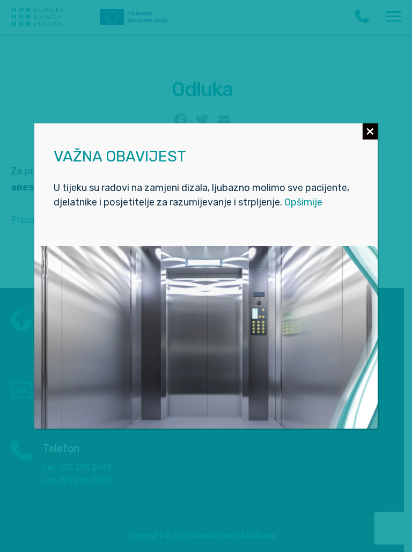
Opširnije (303, 202)
